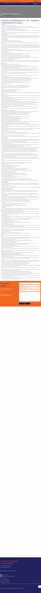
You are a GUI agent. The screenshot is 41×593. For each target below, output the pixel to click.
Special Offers (5, 4)
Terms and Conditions (5, 580)
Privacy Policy (4, 578)
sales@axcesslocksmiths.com (8, 576)
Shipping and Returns (5, 581)
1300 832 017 (18, 1)
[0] (36, 1)
